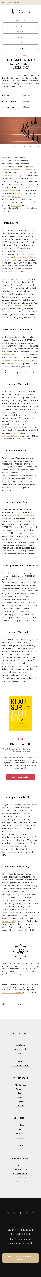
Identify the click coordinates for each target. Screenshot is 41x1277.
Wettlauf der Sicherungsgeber (17, 189)
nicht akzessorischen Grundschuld (18, 589)
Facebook (21, 1129)
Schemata (20, 1093)
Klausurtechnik (20, 744)
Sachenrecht (28, 101)
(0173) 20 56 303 (20, 1169)
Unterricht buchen (20, 1165)
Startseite (20, 20)
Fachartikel (20, 56)
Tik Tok (20, 1141)
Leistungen (20, 1053)
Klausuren (20, 1097)
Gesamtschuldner (19, 306)
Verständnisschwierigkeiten (14, 175)
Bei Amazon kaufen (20, 777)
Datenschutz (20, 1177)
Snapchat (20, 1137)
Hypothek (14, 169)
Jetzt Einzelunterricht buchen (20, 1257)
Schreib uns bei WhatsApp (12, 992)
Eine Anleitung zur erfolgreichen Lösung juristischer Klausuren (20, 750)
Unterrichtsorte (20, 1049)
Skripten (20, 37)
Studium (20, 1101)
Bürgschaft (16, 205)
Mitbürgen (16, 196)
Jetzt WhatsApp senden (11, 2)
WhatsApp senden (20, 1173)
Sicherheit (30, 233)
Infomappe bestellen (20, 1065)
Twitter (20, 1145)
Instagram (20, 1133)
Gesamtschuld (8, 921)
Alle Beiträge (20, 1085)
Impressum (20, 1181)
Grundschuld (29, 169)
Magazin (20, 32)
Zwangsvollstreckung (11, 436)
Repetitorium (20, 26)
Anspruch (13, 852)
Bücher (20, 43)
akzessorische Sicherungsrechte (16, 360)
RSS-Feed (20, 1125)
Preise (20, 1057)
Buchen (20, 48)
